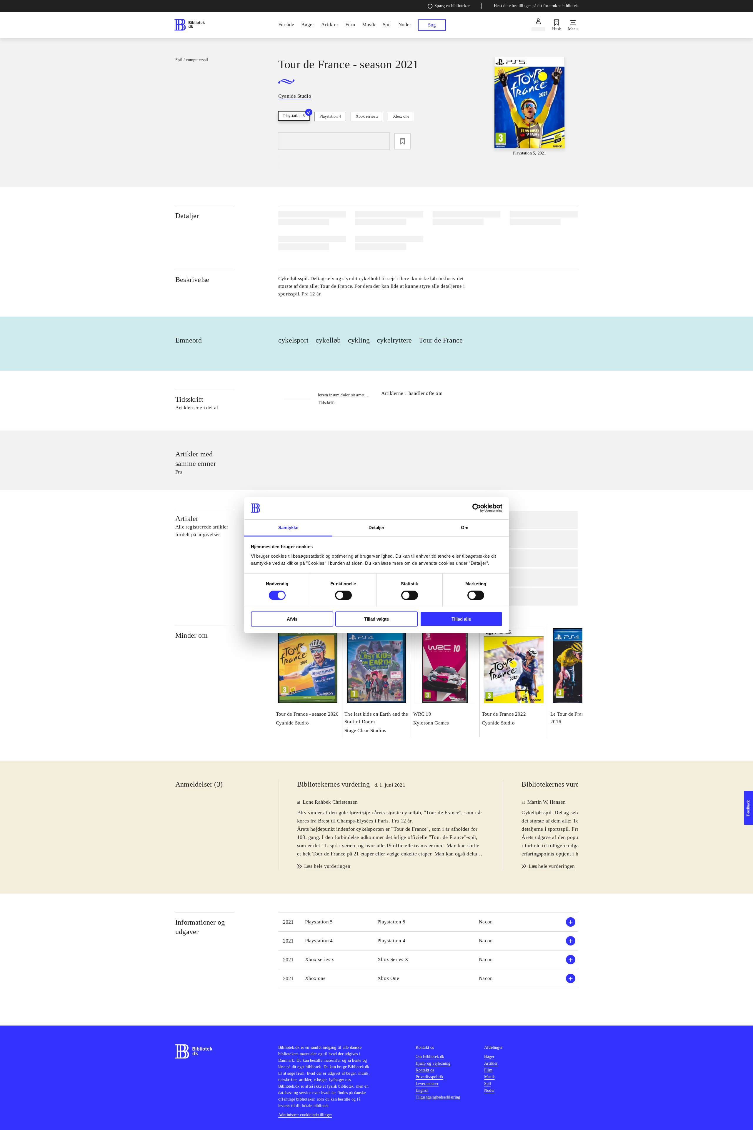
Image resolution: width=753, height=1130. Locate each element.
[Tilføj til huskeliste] (402, 141)
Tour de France (441, 340)
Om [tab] (464, 527)
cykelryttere (394, 340)
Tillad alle (461, 619)
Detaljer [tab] (377, 527)
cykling (359, 340)
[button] (428, 922)
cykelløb (328, 340)
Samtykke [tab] (288, 527)
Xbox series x (367, 116)
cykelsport (293, 340)
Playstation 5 (294, 116)
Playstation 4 (330, 116)
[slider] (529, 107)
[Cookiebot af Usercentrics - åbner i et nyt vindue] (476, 507)
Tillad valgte (376, 619)
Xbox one (401, 116)
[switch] (343, 595)
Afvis (292, 619)
